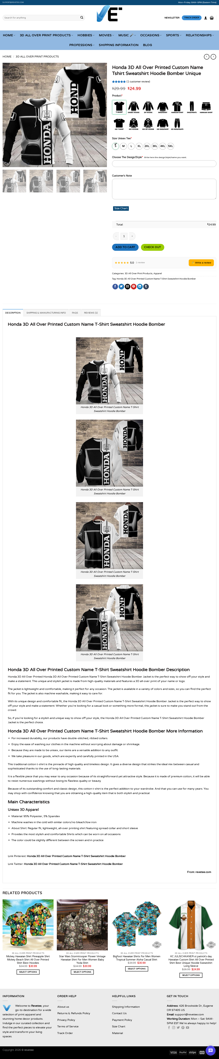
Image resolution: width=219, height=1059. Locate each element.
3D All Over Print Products (45, 35)
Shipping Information (118, 45)
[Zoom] (7, 163)
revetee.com (203, 872)
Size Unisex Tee (122, 138)
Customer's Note (122, 175)
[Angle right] (213, 56)
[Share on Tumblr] (146, 287)
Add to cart (125, 247)
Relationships (199, 35)
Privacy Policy (66, 1020)
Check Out (152, 247)
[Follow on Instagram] (173, 1028)
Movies (105, 35)
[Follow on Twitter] (178, 1028)
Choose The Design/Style (127, 157)
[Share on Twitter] (121, 287)
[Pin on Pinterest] (134, 287)
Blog (147, 45)
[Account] (205, 18)
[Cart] (212, 18)
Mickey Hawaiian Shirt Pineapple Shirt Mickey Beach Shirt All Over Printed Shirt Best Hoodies (28, 959)
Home (8, 35)
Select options (28, 972)
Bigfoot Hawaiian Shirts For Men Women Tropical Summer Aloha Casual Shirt (136, 958)
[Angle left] (206, 56)
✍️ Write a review (201, 262)
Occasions (149, 35)
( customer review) (138, 81)
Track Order (65, 1033)
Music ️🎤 (125, 35)
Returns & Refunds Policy (73, 1013)
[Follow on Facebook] (169, 1028)
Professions (80, 45)
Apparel (157, 273)
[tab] (13, 312)
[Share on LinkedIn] (140, 287)
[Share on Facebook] (115, 287)
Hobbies (85, 35)
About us (63, 1007)
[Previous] (9, 115)
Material (117, 1033)
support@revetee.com (13, 2)
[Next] (101, 115)
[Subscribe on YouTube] (187, 1028)
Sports (172, 35)
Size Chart (118, 1026)
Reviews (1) (91, 312)
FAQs (75, 312)
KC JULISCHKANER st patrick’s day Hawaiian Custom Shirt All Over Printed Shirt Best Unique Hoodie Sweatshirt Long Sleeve (191, 961)
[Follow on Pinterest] (182, 1028)
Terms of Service (68, 1026)
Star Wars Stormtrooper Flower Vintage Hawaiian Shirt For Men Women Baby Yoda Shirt (82, 959)
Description (13, 312)
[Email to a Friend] (127, 287)
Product (117, 95)
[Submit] (82, 18)
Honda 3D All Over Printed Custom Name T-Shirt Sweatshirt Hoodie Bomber (156, 278)
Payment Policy (122, 1020)
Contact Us (119, 1013)
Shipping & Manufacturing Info (46, 312)
